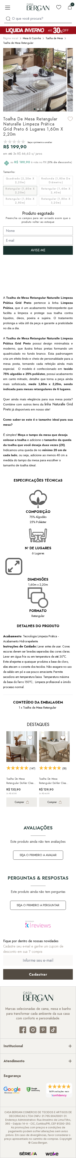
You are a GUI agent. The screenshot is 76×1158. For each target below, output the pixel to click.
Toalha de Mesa (54, 38)
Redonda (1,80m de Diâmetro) (55, 180)
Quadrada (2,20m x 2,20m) (20, 180)
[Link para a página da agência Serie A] (28, 1154)
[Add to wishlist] (70, 119)
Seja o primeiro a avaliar (38, 855)
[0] (70, 7)
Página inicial (10, 38)
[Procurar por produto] (8, 19)
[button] (34, 109)
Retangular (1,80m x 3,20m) (55, 201)
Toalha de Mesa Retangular (18, 43)
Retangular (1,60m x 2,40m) (56, 190)
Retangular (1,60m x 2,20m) (20, 190)
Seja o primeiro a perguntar (38, 905)
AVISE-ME (38, 250)
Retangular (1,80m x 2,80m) (20, 201)
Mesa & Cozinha (32, 38)
